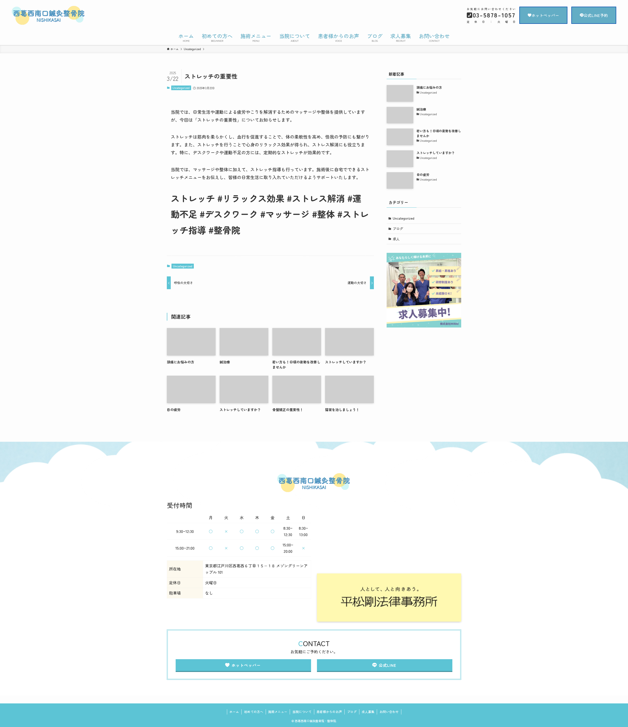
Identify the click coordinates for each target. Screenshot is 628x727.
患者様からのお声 (329, 711)
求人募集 (368, 711)
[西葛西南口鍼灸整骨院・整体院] (102, 16)
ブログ (398, 228)
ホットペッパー (545, 15)
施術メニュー (277, 711)
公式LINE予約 (596, 15)
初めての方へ (253, 711)
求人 (396, 238)
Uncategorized (181, 88)
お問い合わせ (389, 711)
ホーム (234, 711)
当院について (302, 711)
